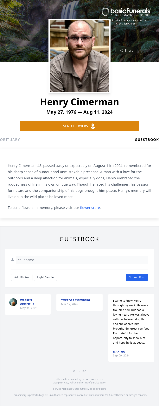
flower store (90, 207)
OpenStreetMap (83, 388)
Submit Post (137, 277)
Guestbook (147, 139)
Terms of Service (90, 382)
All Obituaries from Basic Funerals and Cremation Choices (126, 22)
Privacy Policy (68, 382)
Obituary (10, 139)
